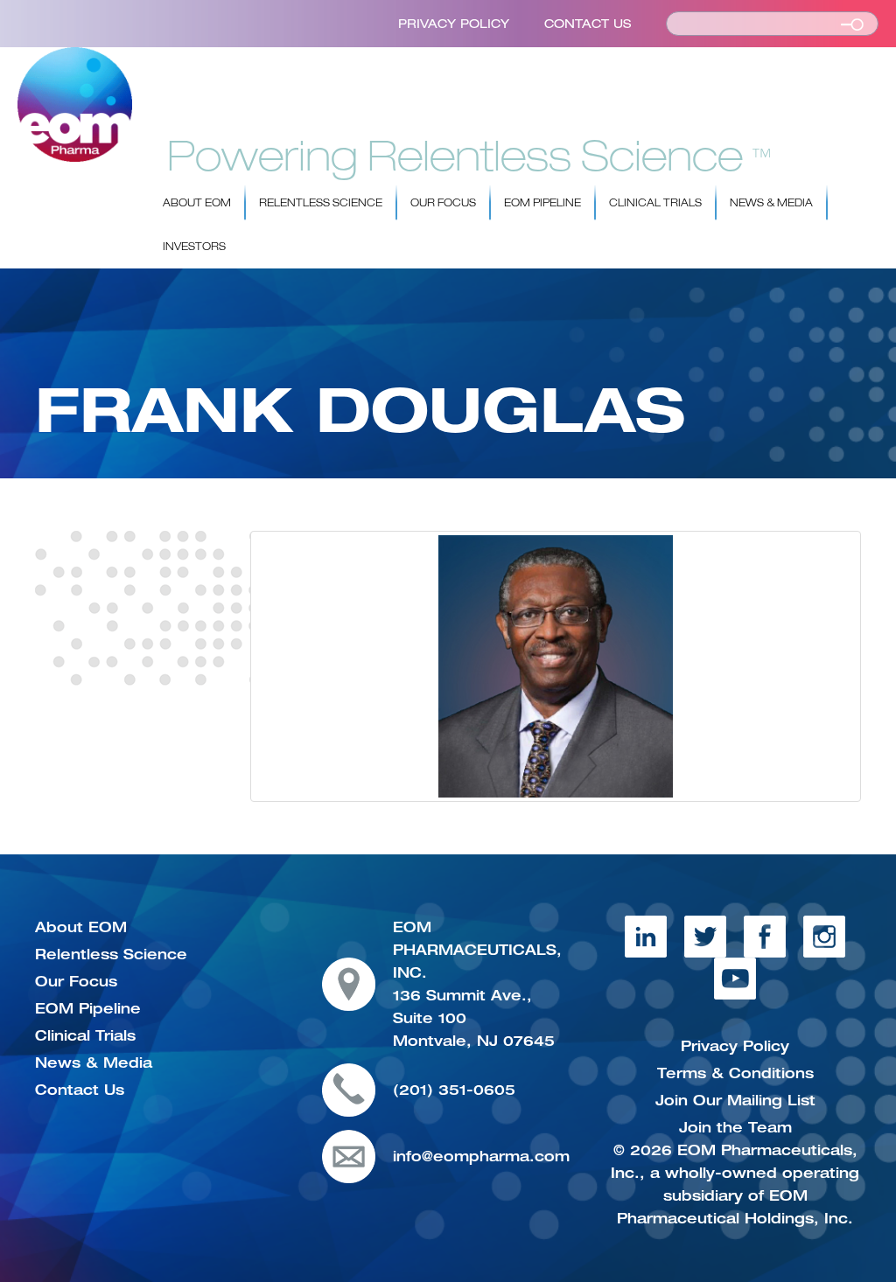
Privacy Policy (453, 24)
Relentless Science (320, 203)
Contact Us (587, 24)
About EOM (197, 203)
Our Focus (443, 203)
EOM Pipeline (542, 203)
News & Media (771, 203)
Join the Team (735, 1127)
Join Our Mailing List (735, 1100)
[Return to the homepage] (75, 104)
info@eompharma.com (481, 1156)
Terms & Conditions (735, 1073)
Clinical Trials (655, 203)
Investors (194, 246)
